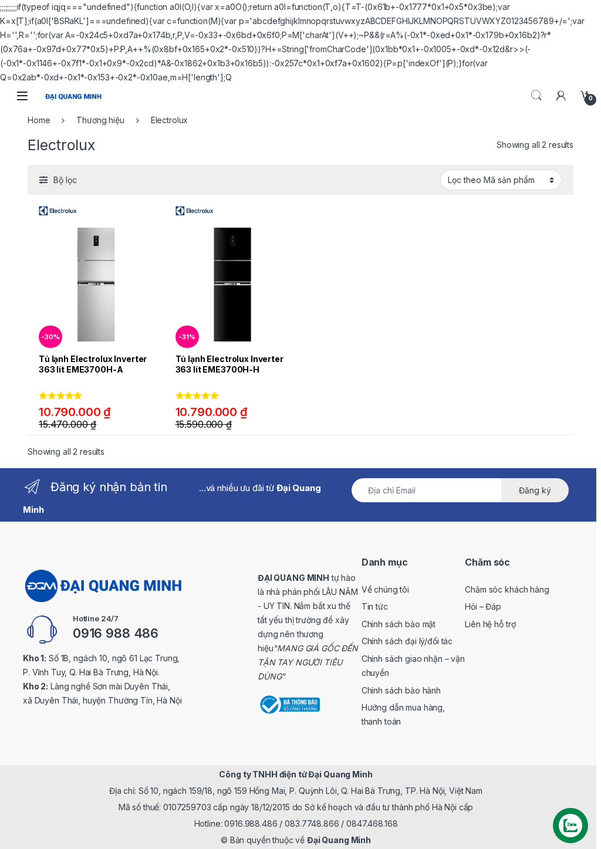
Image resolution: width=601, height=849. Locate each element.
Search (536, 95)
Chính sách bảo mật (398, 624)
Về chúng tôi (385, 589)
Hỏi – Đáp (483, 606)
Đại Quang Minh (339, 840)
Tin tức (375, 606)
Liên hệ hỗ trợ (490, 624)
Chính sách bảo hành (401, 690)
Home (39, 120)
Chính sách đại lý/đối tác (407, 641)
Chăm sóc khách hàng (507, 589)
